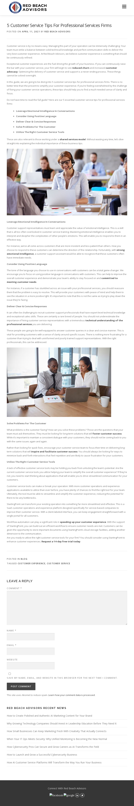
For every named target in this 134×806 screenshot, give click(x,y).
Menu (124, 6)
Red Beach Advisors (57, 31)
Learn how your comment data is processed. (71, 695)
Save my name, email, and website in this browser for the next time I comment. (62, 677)
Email (12, 645)
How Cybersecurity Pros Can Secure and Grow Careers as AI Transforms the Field (53, 746)
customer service (58, 563)
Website (12, 659)
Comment (14, 588)
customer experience (32, 563)
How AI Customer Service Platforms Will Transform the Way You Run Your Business (54, 762)
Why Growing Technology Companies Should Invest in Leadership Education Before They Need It (62, 723)
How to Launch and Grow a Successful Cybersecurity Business (42, 754)
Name (11, 630)
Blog (24, 558)
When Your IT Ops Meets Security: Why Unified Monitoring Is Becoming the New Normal (57, 739)
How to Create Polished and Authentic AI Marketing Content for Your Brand (49, 715)
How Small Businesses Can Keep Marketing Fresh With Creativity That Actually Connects (56, 731)
